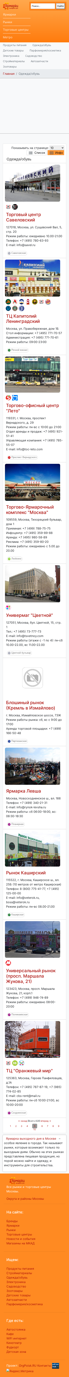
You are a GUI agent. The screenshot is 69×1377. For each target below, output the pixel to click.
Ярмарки (9, 14)
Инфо (59, 152)
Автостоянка (15, 1329)
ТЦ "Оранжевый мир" (29, 1070)
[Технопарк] (8, 308)
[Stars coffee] (15, 308)
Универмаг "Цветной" (29, 615)
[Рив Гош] (8, 607)
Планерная (17, 824)
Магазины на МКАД (20, 1243)
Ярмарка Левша (23, 791)
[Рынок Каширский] (32, 848)
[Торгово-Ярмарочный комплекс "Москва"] (32, 482)
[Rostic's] (8, 207)
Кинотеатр (14, 1343)
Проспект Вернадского (24, 457)
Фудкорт (12, 1347)
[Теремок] (28, 302)
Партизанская (19, 741)
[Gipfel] (21, 308)
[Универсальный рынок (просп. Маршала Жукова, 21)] (32, 939)
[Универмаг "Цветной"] (32, 583)
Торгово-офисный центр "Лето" (32, 408)
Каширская (17, 914)
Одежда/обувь (41, 45)
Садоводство (33, 55)
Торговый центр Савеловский (23, 217)
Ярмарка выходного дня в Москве (31, 1138)
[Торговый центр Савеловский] (32, 183)
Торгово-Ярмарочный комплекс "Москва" (30, 509)
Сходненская (18, 1112)
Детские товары (13, 50)
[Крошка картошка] (35, 302)
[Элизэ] (21, 1063)
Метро (8, 37)
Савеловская (18, 253)
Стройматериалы (14, 61)
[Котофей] (15, 398)
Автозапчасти (39, 61)
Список (39, 152)
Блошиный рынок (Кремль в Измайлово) (30, 705)
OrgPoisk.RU (27, 1365)
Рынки (7, 22)
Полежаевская (19, 1014)
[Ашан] (15, 302)
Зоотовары (10, 66)
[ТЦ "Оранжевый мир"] (32, 1039)
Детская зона (16, 1352)
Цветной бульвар (21, 653)
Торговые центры (16, 29)
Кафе (10, 1334)
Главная (9, 73)
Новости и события (20, 1239)
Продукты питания (14, 45)
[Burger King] (48, 302)
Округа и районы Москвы (25, 1199)
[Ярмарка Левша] (32, 766)
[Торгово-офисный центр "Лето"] (32, 374)
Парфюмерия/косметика (45, 50)
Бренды (12, 1221)
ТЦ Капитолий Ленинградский (23, 318)
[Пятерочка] (8, 398)
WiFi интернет (16, 1338)
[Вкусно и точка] (8, 302)
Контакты (44, 1365)
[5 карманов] (15, 207)
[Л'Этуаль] (21, 302)
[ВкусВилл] (15, 1063)
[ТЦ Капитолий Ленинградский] (32, 278)
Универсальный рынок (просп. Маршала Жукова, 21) (31, 976)
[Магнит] (8, 963)
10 (34, 1129)
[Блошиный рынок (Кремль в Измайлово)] (32, 678)
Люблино (16, 558)
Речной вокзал (19, 350)
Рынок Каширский (26, 872)
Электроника (11, 55)
